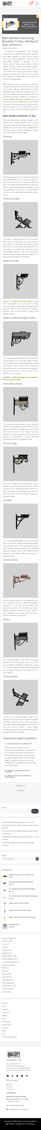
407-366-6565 (14, 1106)
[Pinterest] (27, 1076)
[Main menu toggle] (37, 3)
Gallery (4, 1016)
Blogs (5, 48)
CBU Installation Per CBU (13, 1064)
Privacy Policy (6, 1025)
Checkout (5, 1010)
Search (4, 807)
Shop (3, 1031)
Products (9, 1087)
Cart (3, 1006)
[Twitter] (17, 1076)
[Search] (37, 859)
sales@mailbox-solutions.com (19, 1109)
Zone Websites (30, 1124)
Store (4, 1034)
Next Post (20, 791)
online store (33, 128)
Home (4, 1019)
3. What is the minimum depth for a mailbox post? (18, 776)
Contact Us (6, 1013)
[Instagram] (12, 1076)
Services (5, 1028)
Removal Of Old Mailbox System (15, 1066)
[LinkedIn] (22, 1076)
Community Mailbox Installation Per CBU (18, 1068)
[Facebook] (7, 1076)
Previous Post (20, 786)
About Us (5, 1003)
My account (6, 1022)
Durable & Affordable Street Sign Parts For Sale (18, 822)
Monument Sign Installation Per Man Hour (18, 1070)
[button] (20, 744)
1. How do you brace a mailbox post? (19, 744)
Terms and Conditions (9, 1037)
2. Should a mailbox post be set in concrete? (17, 771)
